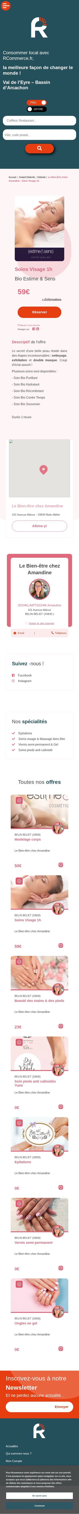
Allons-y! (39, 526)
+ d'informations (51, 299)
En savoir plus (39, 1496)
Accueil (12, 177)
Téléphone (60, 633)
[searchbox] (20, 135)
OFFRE (38, 109)
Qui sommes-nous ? (18, 1453)
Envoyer (61, 1407)
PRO (33, 102)
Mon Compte (14, 1461)
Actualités (12, 1446)
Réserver (39, 312)
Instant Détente (27, 177)
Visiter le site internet (41, 623)
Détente (41, 177)
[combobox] (23, 134)
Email (21, 633)
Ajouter (30, 325)
